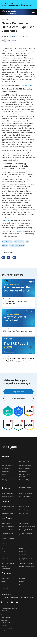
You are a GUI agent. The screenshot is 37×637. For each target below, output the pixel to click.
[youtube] (17, 602)
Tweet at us (20, 231)
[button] (35, 4)
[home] (9, 12)
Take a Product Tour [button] (18, 398)
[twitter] (7, 602)
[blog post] (18, 293)
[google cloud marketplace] (10, 597)
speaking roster (26, 85)
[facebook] (12, 602)
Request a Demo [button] (18, 392)
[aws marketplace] (28, 597)
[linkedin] (2, 602)
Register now (6, 221)
